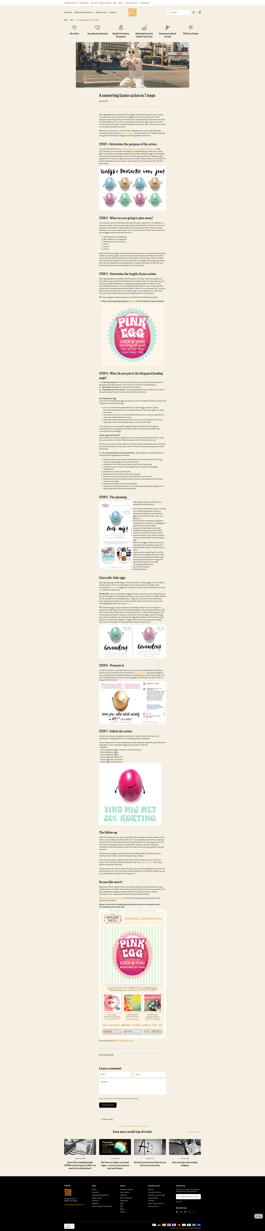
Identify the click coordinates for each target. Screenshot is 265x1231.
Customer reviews (126, 1189)
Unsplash (130, 1041)
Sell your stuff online (181, 1228)
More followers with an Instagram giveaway (137, 149)
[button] (200, 12)
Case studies (124, 1192)
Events (122, 1212)
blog (71, 20)
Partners (151, 1201)
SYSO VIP (95, 1201)
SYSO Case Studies (191, 33)
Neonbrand (119, 1041)
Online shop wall (126, 1198)
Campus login (153, 1198)
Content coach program (113, 898)
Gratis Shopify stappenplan (102, 1206)
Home (65, 20)
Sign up (133, 301)
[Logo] (132, 12)
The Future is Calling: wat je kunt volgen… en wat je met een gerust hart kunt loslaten (115, 1165)
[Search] (169, 12)
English (68, 1227)
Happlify (95, 1203)
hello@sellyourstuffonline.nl (74, 1204)
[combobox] (178, 12)
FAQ (121, 1206)
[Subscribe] (198, 1196)
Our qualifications (154, 1192)
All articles (74, 33)
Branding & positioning (98, 33)
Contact (151, 1189)
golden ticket (97, 1198)
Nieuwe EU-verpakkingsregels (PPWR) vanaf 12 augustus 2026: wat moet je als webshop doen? (80, 1165)
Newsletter (124, 1201)
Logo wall (123, 1195)
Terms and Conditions (156, 1203)
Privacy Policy (153, 1206)
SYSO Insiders (127, 133)
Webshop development (100, 1195)
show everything (195, 1132)
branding (95, 1192)
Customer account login (156, 1195)
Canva (113, 587)
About (122, 1209)
